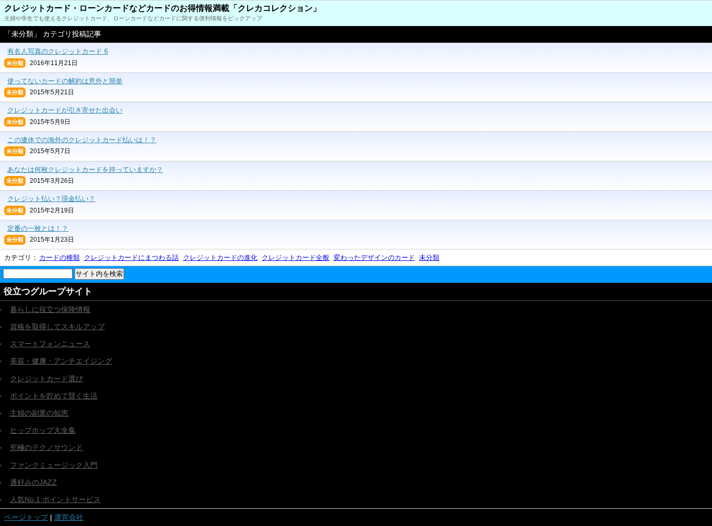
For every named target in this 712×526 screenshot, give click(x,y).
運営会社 (68, 517)
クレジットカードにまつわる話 (131, 257)
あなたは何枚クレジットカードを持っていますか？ (85, 169)
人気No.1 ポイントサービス (55, 499)
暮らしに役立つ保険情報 (50, 309)
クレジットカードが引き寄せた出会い (64, 110)
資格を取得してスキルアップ (57, 326)
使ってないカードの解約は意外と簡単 (64, 81)
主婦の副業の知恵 (39, 413)
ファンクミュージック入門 (53, 465)
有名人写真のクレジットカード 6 (57, 51)
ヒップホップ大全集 (43, 430)
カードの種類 (59, 257)
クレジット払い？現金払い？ (51, 199)
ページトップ (26, 517)
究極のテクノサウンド (46, 447)
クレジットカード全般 (295, 257)
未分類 (429, 257)
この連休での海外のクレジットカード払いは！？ (81, 140)
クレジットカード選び (46, 378)
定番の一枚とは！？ (37, 228)
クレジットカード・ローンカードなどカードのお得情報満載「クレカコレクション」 (162, 8)
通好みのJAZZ (33, 482)
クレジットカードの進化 (220, 257)
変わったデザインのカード (374, 257)
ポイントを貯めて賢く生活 (53, 396)
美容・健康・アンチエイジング (61, 361)
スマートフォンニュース (50, 344)
